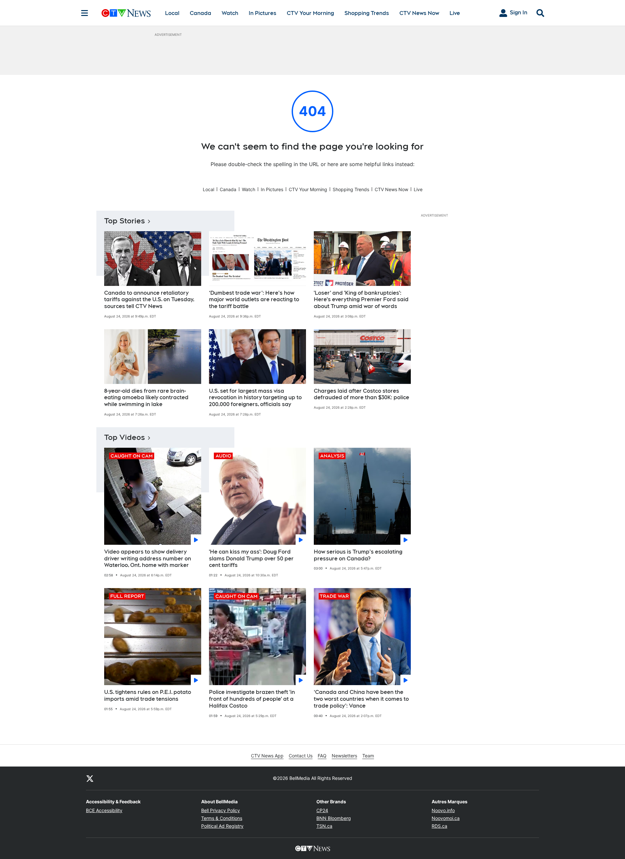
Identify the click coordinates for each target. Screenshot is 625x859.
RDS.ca (439, 826)
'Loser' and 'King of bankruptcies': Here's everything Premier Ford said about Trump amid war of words (361, 300)
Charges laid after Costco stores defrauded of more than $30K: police (361, 394)
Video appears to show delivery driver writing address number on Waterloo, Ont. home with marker (147, 559)
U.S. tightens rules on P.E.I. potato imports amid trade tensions (147, 695)
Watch (230, 13)
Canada (200, 13)
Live (455, 13)
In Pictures (262, 13)
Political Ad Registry (222, 826)
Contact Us (300, 755)
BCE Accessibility (104, 810)
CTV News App (267, 755)
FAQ (322, 755)
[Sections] (84, 13)
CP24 (322, 810)
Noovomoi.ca (446, 818)
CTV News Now (419, 13)
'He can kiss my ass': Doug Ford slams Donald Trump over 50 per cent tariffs (251, 559)
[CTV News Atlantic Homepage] (126, 13)
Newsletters (344, 755)
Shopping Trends (366, 13)
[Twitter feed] (90, 778)
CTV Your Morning (310, 13)
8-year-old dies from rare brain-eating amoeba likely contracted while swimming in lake (146, 398)
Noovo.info (443, 810)
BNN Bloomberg (333, 818)
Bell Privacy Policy (220, 810)
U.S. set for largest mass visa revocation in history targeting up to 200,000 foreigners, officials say (255, 398)
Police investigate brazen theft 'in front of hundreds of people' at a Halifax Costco (252, 699)
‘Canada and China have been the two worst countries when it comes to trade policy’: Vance (361, 699)
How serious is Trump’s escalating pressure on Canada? (358, 555)
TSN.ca (324, 826)
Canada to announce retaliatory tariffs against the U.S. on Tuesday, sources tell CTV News (149, 300)
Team (368, 755)
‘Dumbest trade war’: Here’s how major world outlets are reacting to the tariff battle (254, 300)
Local (172, 13)
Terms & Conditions (221, 818)
